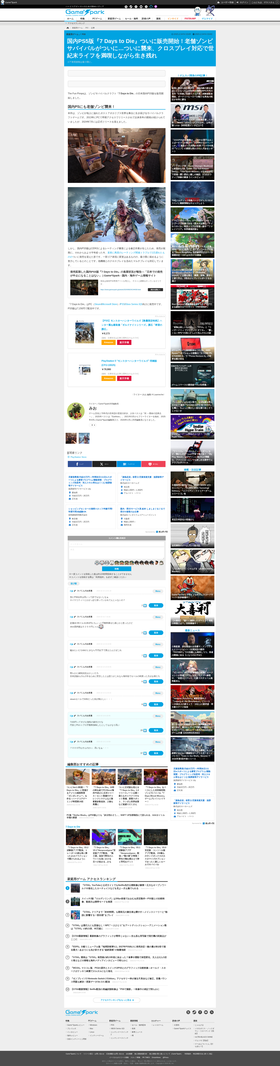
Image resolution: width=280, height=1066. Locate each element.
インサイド (173, 19)
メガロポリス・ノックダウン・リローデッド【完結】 (204, 1031)
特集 (82, 19)
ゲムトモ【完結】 (202, 1040)
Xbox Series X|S (133, 304)
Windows (93, 1025)
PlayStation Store (78, 457)
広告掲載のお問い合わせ (115, 1054)
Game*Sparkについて (73, 1054)
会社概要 (129, 1054)
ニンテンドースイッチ (119, 1038)
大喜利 (176, 1025)
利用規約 (188, 1054)
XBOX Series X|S (117, 1029)
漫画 (158, 19)
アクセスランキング (76, 23)
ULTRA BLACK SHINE (204, 1037)
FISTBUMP (190, 19)
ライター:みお (140, 394)
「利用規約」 (100, 577)
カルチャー (156, 1021)
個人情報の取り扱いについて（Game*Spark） (166, 1054)
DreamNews (156, 1057)
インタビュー (72, 1032)
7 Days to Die (73, 827)
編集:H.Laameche (155, 394)
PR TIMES (146, 1057)
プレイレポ (71, 1029)
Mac (91, 1029)
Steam (97, 304)
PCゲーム (97, 19)
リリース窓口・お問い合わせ (93, 1054)
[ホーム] (67, 28)
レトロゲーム (158, 1025)
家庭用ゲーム (114, 19)
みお (93, 408)
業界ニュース (137, 1032)
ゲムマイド (207, 19)
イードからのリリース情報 (119, 1057)
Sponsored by (150, 532)
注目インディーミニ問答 (76, 1039)
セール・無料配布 (139, 1025)
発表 (133, 1029)
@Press (166, 1057)
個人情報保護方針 (140, 1054)
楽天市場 (124, 342)
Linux (92, 1032)
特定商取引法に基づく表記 (202, 1054)
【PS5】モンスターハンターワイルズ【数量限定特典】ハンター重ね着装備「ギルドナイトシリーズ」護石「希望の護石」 (132, 324)
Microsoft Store (109, 304)
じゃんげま (199, 1025)
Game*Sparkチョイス (182, 1029)
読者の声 (146, 19)
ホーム (70, 19)
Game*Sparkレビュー (75, 1025)
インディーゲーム (97, 1036)
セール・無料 (131, 19)
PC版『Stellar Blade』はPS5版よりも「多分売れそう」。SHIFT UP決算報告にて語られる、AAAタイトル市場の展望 (116, 816)
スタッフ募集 (135, 1057)
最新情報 (134, 1021)
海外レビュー (72, 1036)
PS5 (122, 304)
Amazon (108, 342)
